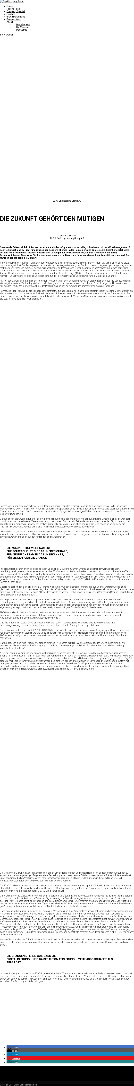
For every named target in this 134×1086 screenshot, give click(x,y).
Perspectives (14, 19)
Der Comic (21, 29)
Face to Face (13, 9)
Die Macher (22, 27)
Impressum (13, 1067)
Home (10, 6)
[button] (12, 1047)
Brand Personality (16, 16)
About (10, 22)
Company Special (16, 11)
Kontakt (11, 1072)
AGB (9, 1075)
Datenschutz (13, 1069)
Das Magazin (23, 24)
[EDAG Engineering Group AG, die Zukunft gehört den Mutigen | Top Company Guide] (67, 398)
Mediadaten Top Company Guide (24, 1077)
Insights (11, 14)
